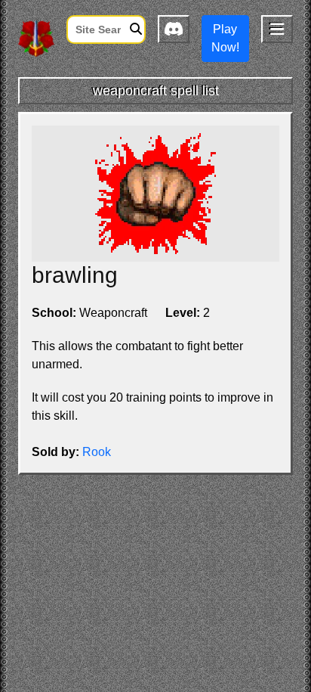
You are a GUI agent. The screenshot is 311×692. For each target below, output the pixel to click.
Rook (96, 451)
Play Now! (225, 38)
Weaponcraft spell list (156, 90)
